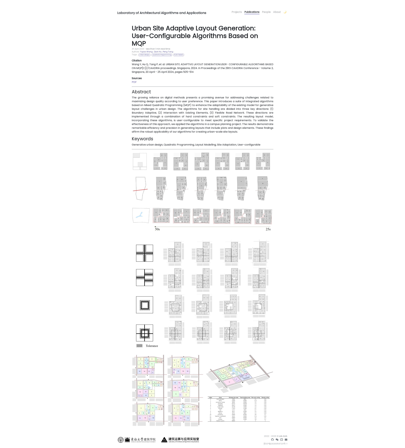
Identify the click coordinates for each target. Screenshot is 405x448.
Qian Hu (158, 51)
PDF (134, 82)
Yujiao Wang (146, 51)
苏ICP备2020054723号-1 (275, 443)
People (266, 12)
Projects (237, 12)
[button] (285, 12)
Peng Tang (168, 51)
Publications (251, 12)
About (277, 12)
